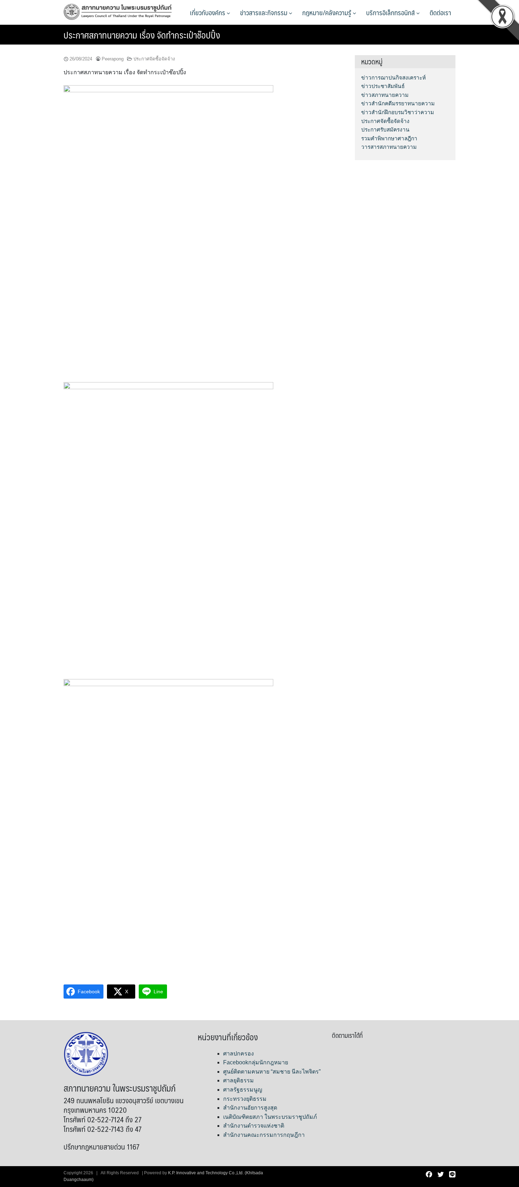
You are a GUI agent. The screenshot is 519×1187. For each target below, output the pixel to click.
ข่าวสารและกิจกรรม (264, 12)
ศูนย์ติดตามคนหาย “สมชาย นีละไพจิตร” (272, 1072)
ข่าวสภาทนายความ (384, 95)
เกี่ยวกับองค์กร (208, 12)
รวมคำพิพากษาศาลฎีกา (389, 138)
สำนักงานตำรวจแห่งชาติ (253, 1126)
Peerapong (113, 59)
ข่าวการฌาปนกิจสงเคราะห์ (393, 78)
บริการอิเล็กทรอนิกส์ (391, 12)
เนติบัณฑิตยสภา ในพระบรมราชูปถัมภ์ (270, 1117)
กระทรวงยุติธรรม (245, 1099)
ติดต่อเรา (440, 12)
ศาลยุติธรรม (238, 1080)
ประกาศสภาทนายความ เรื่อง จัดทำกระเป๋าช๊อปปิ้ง (142, 34)
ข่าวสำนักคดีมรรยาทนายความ (398, 103)
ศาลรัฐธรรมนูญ (242, 1090)
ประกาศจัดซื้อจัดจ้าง (154, 59)
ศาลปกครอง (238, 1054)
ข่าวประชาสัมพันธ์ (383, 86)
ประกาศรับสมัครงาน (385, 130)
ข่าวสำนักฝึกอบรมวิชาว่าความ (397, 112)
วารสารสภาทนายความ (389, 147)
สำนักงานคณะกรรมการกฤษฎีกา (264, 1135)
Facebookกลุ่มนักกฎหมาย (255, 1062)
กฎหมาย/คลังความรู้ (327, 12)
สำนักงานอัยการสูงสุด (250, 1108)
